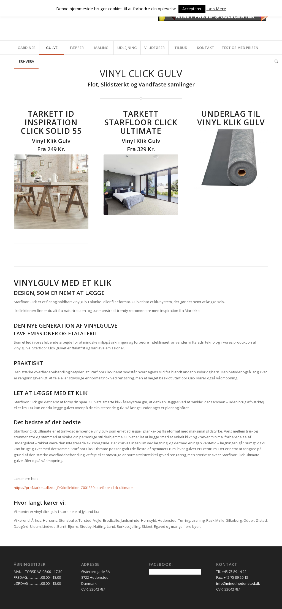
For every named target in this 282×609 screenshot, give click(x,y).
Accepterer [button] (192, 8)
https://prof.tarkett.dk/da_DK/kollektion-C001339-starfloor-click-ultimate (73, 487)
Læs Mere (216, 8)
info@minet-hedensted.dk (238, 583)
